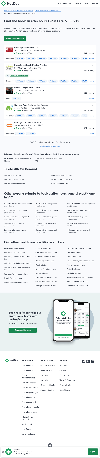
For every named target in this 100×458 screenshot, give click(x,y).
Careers (63, 370)
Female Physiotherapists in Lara (16, 282)
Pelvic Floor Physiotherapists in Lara (80, 261)
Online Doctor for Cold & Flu (62, 179)
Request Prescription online (14, 184)
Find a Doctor (27, 366)
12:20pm (75, 116)
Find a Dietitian (28, 397)
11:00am (42, 116)
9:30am (42, 81)
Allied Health (46, 370)
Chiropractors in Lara (43, 248)
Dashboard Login (47, 385)
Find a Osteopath (28, 402)
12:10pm (64, 116)
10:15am (63, 58)
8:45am (31, 58)
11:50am (53, 116)
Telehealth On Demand (12, 175)
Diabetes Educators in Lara (45, 269)
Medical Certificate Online (14, 179)
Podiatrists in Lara (73, 269)
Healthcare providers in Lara (77, 286)
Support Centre (47, 390)
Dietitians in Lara (41, 273)
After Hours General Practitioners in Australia (18, 10)
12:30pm (86, 116)
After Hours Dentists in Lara (14, 248)
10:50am (31, 116)
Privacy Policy (66, 385)
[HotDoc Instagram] (92, 361)
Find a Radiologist (29, 412)
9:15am (31, 81)
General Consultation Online (61, 175)
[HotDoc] (10, 3)
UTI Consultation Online (60, 184)
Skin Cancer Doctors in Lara (77, 282)
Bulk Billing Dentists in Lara (14, 252)
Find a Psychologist (29, 392)
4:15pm (16, 98)
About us (63, 366)
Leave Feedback (28, 434)
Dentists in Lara (41, 265)
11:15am (19, 133)
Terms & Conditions (68, 380)
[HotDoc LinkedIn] (88, 361)
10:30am (74, 58)
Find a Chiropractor (29, 388)
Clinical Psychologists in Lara (46, 252)
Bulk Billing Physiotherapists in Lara (17, 263)
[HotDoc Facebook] (83, 361)
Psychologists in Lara (74, 273)
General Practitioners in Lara (46, 282)
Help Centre (26, 429)
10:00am (20, 116)
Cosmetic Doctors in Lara (45, 257)
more (91, 58)
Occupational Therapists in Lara (79, 248)
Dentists (44, 375)
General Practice (47, 366)
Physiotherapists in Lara (76, 265)
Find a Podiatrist (28, 383)
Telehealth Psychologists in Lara (16, 274)
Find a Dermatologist (30, 407)
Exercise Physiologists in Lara (46, 277)
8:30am (20, 58)
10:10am (63, 81)
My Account (26, 424)
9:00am (42, 58)
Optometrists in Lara (74, 252)
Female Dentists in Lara (13, 278)
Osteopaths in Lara (74, 257)
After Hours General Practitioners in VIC (48, 10)
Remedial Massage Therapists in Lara (80, 277)
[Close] (3, 452)
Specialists (45, 380)
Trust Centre (65, 390)
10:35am (85, 58)
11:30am (30, 133)
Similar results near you (50, 146)
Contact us (64, 375)
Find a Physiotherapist (28, 376)
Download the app (23, 330)
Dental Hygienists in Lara (44, 261)
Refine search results (15, 39)
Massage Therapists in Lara (45, 286)
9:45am (53, 58)
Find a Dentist (27, 370)
